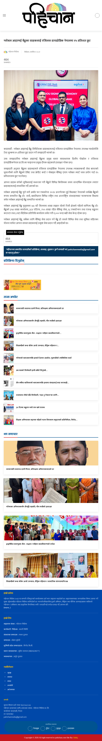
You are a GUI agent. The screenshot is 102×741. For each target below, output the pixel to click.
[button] (4, 15)
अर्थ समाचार (11, 689)
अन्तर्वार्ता (10, 685)
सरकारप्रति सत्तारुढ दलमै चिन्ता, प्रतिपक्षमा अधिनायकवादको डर (30, 469)
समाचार (9, 677)
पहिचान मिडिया (13, 51)
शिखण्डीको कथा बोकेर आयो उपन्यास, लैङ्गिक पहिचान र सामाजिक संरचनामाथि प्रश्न (37, 581)
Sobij (75, 738)
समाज (9, 681)
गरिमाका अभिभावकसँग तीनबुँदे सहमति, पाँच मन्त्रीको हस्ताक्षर (29, 506)
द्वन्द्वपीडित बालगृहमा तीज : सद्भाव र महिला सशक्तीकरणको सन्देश (30, 544)
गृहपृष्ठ (9, 672)
